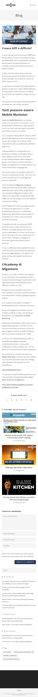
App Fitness (7, 652)
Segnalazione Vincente (11, 659)
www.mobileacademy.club (11, 370)
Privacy (19, 690)
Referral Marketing (10, 655)
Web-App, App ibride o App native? (19, 467)
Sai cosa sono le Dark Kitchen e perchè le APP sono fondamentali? (19, 498)
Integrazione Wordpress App (24, 652)
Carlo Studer (6, 625)
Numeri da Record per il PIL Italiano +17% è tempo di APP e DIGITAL (19, 436)
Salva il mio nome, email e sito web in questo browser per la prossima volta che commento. (18, 555)
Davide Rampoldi (7, 618)
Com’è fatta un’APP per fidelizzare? (22, 625)
